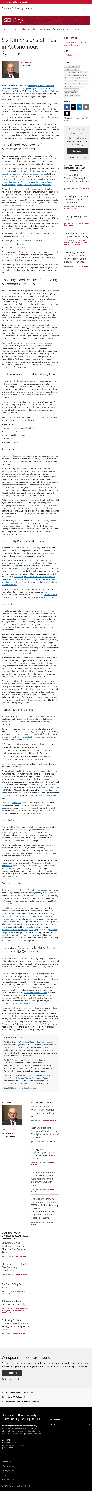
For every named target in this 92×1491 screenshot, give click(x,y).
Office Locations (8, 1466)
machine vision (8, 176)
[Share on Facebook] (67, 107)
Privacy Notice (8, 1471)
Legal (4, 1475)
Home (4, 29)
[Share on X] (73, 107)
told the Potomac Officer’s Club (41, 91)
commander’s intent (28, 734)
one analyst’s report (21, 215)
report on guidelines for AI (33, 1024)
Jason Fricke (7, 1313)
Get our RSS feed (78, 157)
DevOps (21, 182)
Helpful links (55, 1419)
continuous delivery (33, 182)
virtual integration (9, 182)
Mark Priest (19, 1311)
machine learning (39, 174)
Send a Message (8, 1136)
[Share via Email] (86, 107)
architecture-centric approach (17, 908)
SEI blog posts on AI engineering (21, 1088)
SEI (51, 1415)
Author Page (7, 1133)
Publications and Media (19, 29)
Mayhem (44, 592)
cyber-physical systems (32, 568)
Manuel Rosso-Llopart (74, 208)
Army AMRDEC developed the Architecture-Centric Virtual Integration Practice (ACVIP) (28, 916)
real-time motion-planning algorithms (18, 205)
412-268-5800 (7, 1448)
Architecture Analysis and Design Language (20, 929)
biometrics (16, 802)
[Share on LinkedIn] (79, 107)
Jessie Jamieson (8, 1311)
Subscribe (77, 151)
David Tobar (23, 1309)
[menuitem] (18, 8)
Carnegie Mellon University (20, 1486)
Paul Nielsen (50, 1120)
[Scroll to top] (88, 1486)
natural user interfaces (21, 174)
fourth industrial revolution (35, 992)
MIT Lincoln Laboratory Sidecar (43, 520)
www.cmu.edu (8, 1480)
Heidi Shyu (32, 85)
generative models (21, 240)
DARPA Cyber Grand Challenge (40, 597)
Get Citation (69, 55)
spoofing (14, 566)
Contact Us (6, 1462)
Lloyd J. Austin (23, 94)
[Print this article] (67, 113)
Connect (53, 1424)
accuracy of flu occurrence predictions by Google (25, 663)
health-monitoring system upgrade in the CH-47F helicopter (28, 924)
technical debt (51, 681)
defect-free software (39, 890)
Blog (34, 29)
